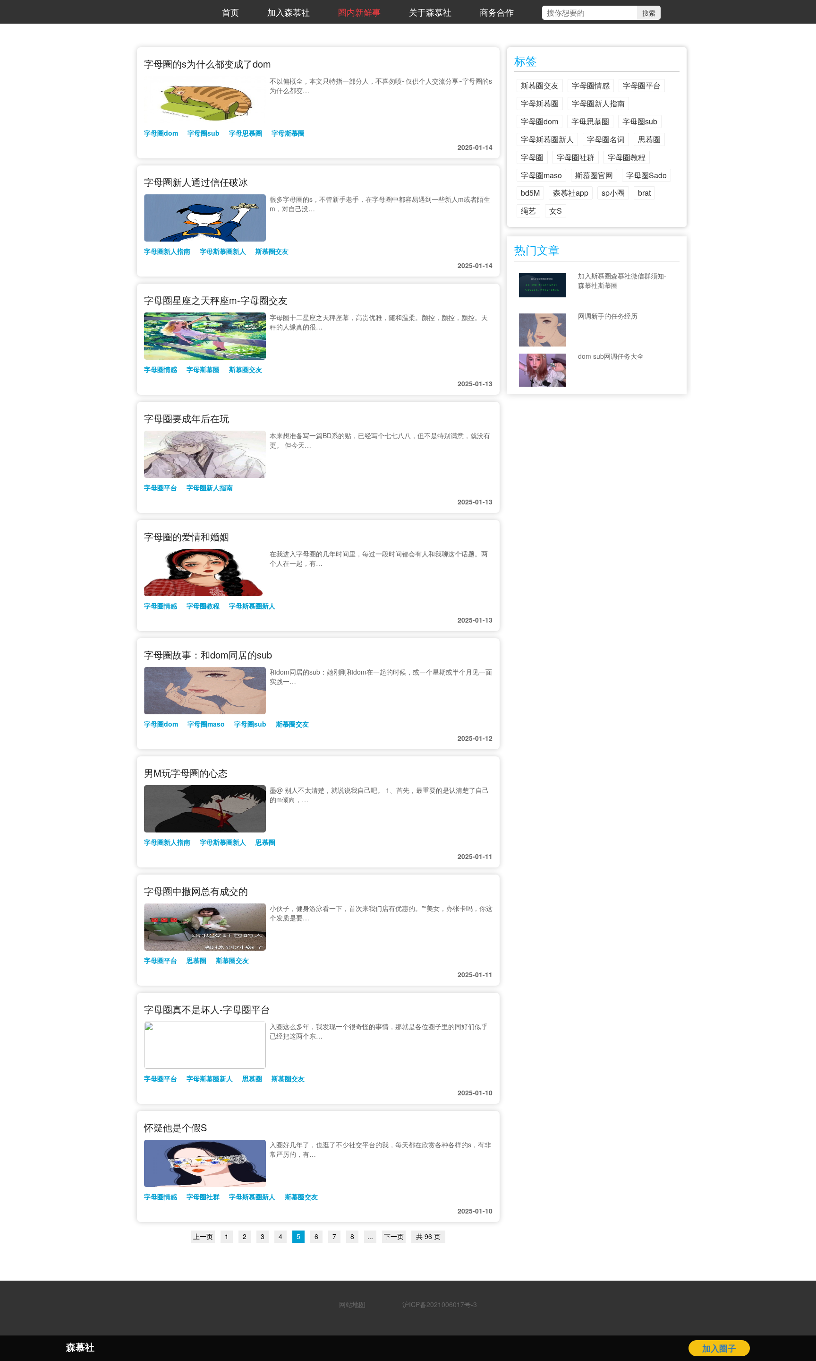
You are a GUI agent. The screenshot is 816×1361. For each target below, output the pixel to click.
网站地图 (352, 1304)
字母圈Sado (646, 175)
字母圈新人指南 (167, 251)
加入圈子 (719, 1348)
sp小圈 (613, 192)
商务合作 (497, 12)
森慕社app (570, 192)
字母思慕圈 (245, 133)
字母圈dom (161, 133)
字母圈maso (206, 723)
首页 (230, 12)
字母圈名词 (606, 139)
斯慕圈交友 (272, 251)
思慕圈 (265, 842)
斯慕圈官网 (594, 175)
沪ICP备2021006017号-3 (436, 1304)
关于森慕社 (430, 12)
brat (644, 192)
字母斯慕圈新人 (223, 251)
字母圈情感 (160, 369)
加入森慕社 (288, 12)
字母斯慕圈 (288, 133)
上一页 (203, 1236)
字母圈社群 (203, 1196)
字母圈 (532, 157)
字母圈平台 (160, 487)
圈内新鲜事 (359, 12)
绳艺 (528, 210)
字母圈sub (203, 133)
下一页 (394, 1236)
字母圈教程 (203, 605)
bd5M (530, 192)
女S (555, 210)
